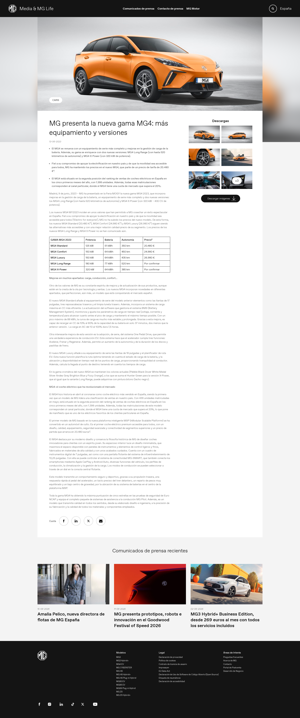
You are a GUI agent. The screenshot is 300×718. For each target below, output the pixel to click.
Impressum (164, 667)
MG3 (118, 657)
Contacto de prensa (170, 8)
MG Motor (193, 8)
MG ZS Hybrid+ (123, 695)
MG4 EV (120, 664)
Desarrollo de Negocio (233, 671)
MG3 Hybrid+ (122, 660)
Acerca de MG (229, 660)
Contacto (227, 664)
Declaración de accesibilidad (172, 681)
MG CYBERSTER (124, 667)
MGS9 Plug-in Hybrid (126, 688)
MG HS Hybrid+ (123, 674)
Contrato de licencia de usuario (173, 664)
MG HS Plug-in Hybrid (126, 678)
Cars (55, 100)
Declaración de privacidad (171, 657)
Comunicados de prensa (138, 8)
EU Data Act (164, 671)
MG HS (119, 671)
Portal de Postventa (232, 667)
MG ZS (119, 691)
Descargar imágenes (219, 198)
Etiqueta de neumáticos (169, 678)
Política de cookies (167, 660)
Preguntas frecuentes (233, 657)
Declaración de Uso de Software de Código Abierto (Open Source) (189, 674)
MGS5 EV (120, 681)
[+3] (236, 188)
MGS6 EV (120, 684)
